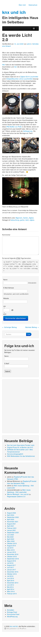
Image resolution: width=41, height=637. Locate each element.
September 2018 (13, 559)
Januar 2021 (11, 530)
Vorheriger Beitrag (9, 327)
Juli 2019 (10, 548)
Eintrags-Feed (12, 612)
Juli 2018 (10, 563)
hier (15, 67)
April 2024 (10, 515)
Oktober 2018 (12, 556)
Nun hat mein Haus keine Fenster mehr (20, 445)
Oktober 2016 (12, 574)
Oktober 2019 (12, 543)
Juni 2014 (10, 585)
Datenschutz (33, 5)
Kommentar (6, 235)
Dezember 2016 (12, 572)
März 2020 (11, 541)
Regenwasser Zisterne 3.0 (16, 496)
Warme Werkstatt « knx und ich (18, 494)
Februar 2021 (12, 528)
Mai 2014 (10, 587)
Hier (3, 65)
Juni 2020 (10, 535)
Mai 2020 (10, 537)
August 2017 (11, 565)
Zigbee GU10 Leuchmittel (29, 77)
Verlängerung (27, 131)
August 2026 (11, 513)
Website (6, 298)
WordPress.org (12, 616)
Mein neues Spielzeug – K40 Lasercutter (19, 491)
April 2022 (10, 519)
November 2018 (12, 554)
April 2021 (10, 526)
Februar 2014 (12, 593)
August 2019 (11, 545)
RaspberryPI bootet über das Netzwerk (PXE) (21, 482)
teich (27, 220)
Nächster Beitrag (32, 327)
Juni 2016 (10, 578)
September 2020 (13, 532)
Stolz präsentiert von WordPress (16, 628)
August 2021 (11, 524)
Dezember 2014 (12, 583)
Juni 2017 (10, 567)
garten (22, 220)
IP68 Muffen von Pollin (14, 127)
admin (29, 44)
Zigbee (31, 218)
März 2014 (11, 591)
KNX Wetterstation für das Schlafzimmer (21, 456)
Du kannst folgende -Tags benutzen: (16, 258)
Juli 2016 (10, 576)
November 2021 (12, 521)
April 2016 (10, 580)
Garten (25, 218)
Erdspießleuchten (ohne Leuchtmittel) (20, 79)
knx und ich (14, 626)
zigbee (32, 220)
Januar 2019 (11, 552)
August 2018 (11, 561)
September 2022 (13, 517)
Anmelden (10, 610)
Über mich (22, 5)
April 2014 (10, 589)
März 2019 (11, 550)
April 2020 (10, 539)
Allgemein (19, 218)
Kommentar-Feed (13, 614)
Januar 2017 (11, 569)
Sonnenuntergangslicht (15, 454)
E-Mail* (6, 363)
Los (28, 334)
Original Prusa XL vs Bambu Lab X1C (20, 447)
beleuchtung (15, 220)
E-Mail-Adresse (8, 288)
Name (5, 279)
